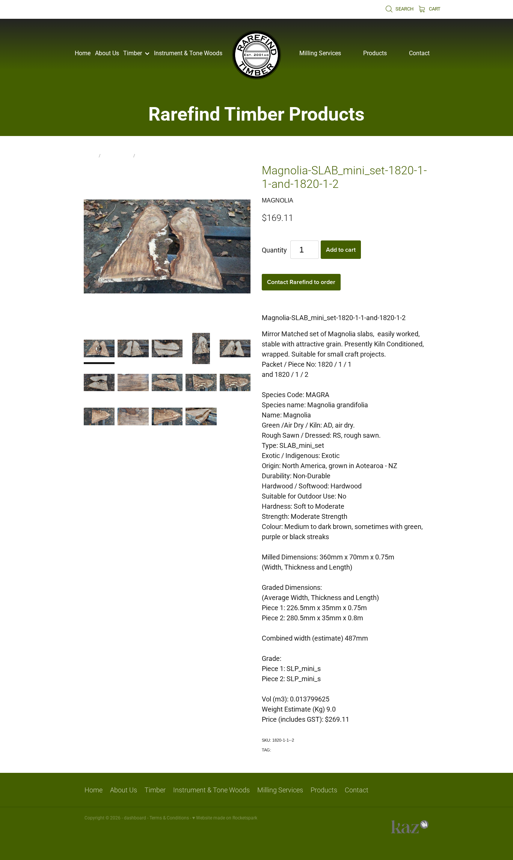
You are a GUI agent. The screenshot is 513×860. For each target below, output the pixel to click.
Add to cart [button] (341, 249)
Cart (434, 8)
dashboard (135, 818)
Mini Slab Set (117, 155)
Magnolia (147, 155)
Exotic (278, 750)
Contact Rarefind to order (301, 282)
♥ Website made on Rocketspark (224, 818)
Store (90, 155)
